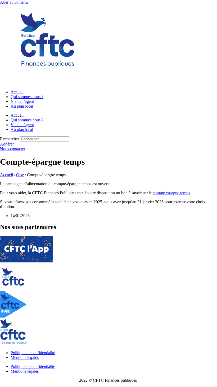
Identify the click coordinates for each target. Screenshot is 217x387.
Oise (20, 175)
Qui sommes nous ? (27, 96)
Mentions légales (25, 357)
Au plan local (22, 106)
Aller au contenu (14, 2)
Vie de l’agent (22, 101)
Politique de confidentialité (33, 352)
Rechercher (10, 139)
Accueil (17, 92)
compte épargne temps (171, 193)
